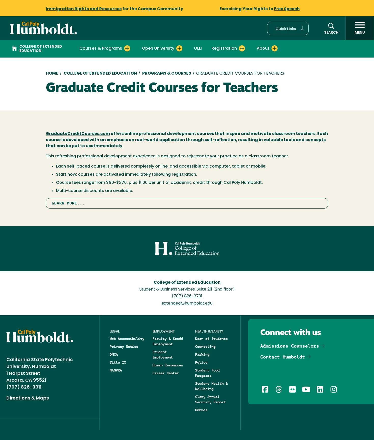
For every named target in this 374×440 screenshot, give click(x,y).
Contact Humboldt (282, 357)
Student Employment (162, 354)
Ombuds (201, 410)
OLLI (198, 49)
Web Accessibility (127, 339)
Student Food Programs (207, 373)
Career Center (165, 373)
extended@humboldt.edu (187, 303)
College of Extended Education (40, 49)
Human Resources (167, 365)
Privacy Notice (124, 347)
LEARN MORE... (68, 203)
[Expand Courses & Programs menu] (127, 48)
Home (52, 74)
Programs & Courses (166, 74)
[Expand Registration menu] (242, 48)
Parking (202, 354)
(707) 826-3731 (187, 296)
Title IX (118, 362)
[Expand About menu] (274, 48)
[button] (288, 28)
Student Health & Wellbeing (211, 386)
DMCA (114, 354)
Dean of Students (211, 339)
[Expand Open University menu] (179, 48)
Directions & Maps (27, 398)
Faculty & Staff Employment (167, 341)
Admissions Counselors (289, 346)
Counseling (205, 347)
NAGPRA (116, 370)
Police (201, 362)
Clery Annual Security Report (210, 399)
